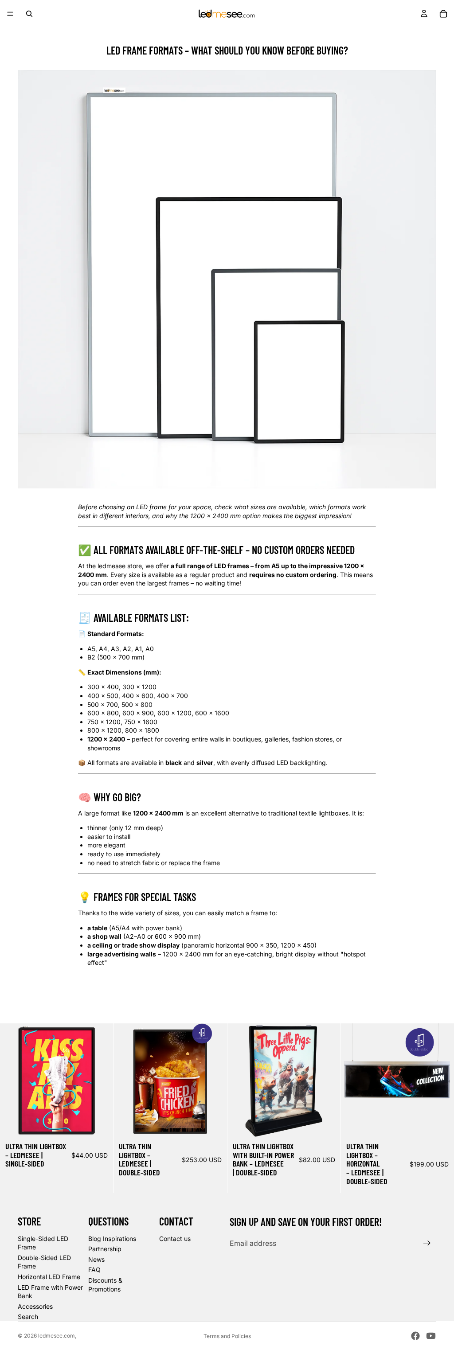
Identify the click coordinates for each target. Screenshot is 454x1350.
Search (28, 1316)
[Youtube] (431, 1335)
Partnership (104, 1248)
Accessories (35, 1306)
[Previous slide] (13, 1080)
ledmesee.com (56, 1335)
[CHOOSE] (99, 1123)
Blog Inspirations (112, 1238)
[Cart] (443, 13)
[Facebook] (415, 1335)
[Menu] (10, 14)
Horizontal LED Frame (49, 1276)
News (96, 1259)
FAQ (94, 1269)
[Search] (29, 13)
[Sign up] (427, 1243)
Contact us (175, 1238)
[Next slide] (99, 1080)
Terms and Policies (227, 1336)
